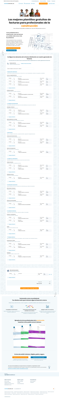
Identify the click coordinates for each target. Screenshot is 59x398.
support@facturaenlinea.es (9, 374)
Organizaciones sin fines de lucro (9, 383)
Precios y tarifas (6, 381)
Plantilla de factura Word (51, 391)
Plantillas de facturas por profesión (8, 391)
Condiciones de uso (7, 396)
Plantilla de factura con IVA (24, 394)
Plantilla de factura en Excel (43, 391)
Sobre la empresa (32, 381)
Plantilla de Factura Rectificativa (39, 394)
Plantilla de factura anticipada (8, 394)
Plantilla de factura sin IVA (31, 394)
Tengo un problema (20, 381)
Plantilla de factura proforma (16, 394)
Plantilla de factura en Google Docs (34, 391)
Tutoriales (18, 382)
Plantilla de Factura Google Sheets (18, 391)
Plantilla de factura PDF (27, 391)
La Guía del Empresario (20, 383)
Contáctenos (32, 382)
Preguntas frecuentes (7, 382)
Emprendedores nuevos (7, 384)
